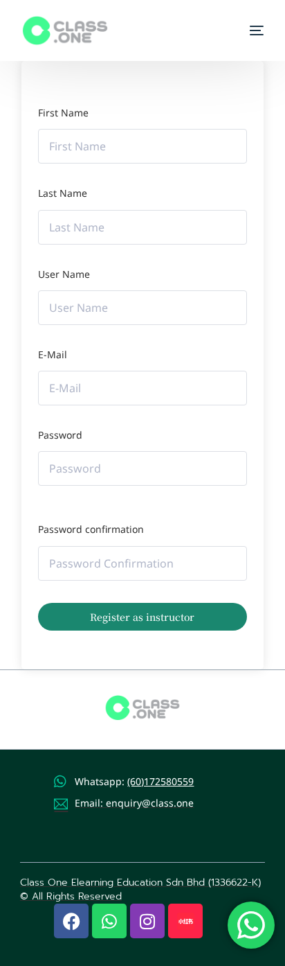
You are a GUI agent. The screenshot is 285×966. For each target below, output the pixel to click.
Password (60, 434)
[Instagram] (147, 921)
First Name (63, 112)
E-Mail (52, 354)
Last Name (62, 193)
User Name (64, 274)
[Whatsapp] (109, 921)
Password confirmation (91, 529)
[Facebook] (71, 921)
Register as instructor (142, 617)
